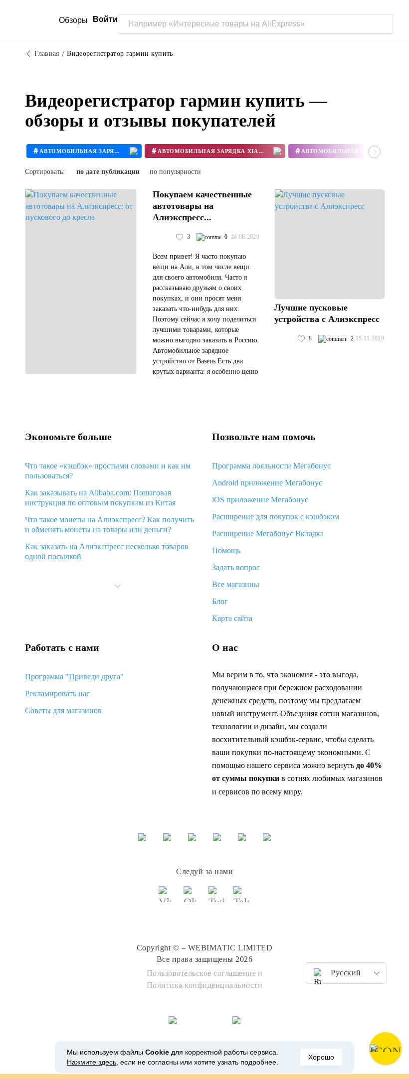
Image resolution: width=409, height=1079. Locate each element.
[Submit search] (383, 24)
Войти (105, 19)
